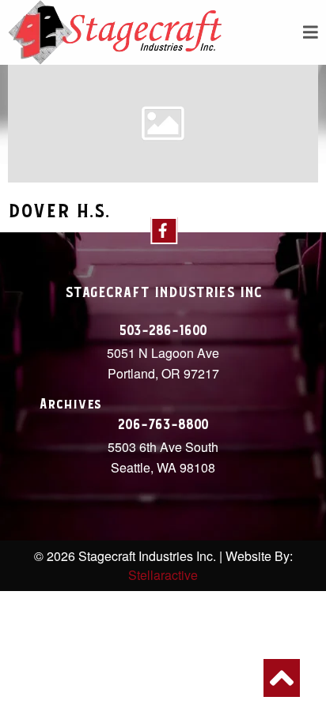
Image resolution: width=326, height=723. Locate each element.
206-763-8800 (163, 425)
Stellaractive (163, 575)
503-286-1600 (163, 331)
